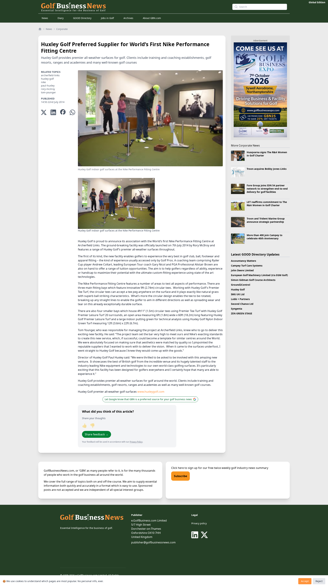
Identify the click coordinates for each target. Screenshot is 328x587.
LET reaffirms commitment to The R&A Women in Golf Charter (267, 203)
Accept (305, 581)
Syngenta (236, 308)
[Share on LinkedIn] (53, 112)
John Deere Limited (242, 270)
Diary (61, 18)
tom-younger (48, 92)
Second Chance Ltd (242, 303)
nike (43, 82)
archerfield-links (50, 75)
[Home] (40, 29)
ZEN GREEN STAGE (241, 313)
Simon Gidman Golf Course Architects (253, 280)
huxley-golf (47, 78)
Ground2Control (240, 284)
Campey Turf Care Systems (246, 265)
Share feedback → (96, 434)
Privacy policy (199, 523)
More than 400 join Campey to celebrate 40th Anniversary (264, 237)
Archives (128, 18)
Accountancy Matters (243, 260)
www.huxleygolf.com (150, 391)
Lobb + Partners (240, 299)
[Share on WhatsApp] (72, 112)
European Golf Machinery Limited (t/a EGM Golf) (259, 275)
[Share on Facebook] (63, 112)
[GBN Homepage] (130, 6)
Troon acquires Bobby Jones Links (266, 168)
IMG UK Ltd (237, 294)
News (45, 18)
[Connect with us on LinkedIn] (195, 535)
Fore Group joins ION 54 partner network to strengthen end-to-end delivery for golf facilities (267, 189)
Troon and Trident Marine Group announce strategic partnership (266, 220)
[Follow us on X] (204, 535)
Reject (319, 581)
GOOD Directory (82, 18)
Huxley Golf (238, 289)
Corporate (62, 29)
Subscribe (180, 476)
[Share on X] (43, 112)
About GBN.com (152, 18)
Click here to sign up (184, 468)
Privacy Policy (136, 441)
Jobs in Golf (107, 18)
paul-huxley (47, 85)
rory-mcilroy (48, 89)
